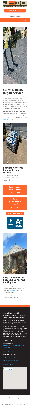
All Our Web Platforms (8, 364)
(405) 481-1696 (10, 351)
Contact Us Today (15, 11)
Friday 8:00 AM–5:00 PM (9, 357)
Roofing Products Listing (15, 213)
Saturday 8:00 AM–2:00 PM (10, 360)
